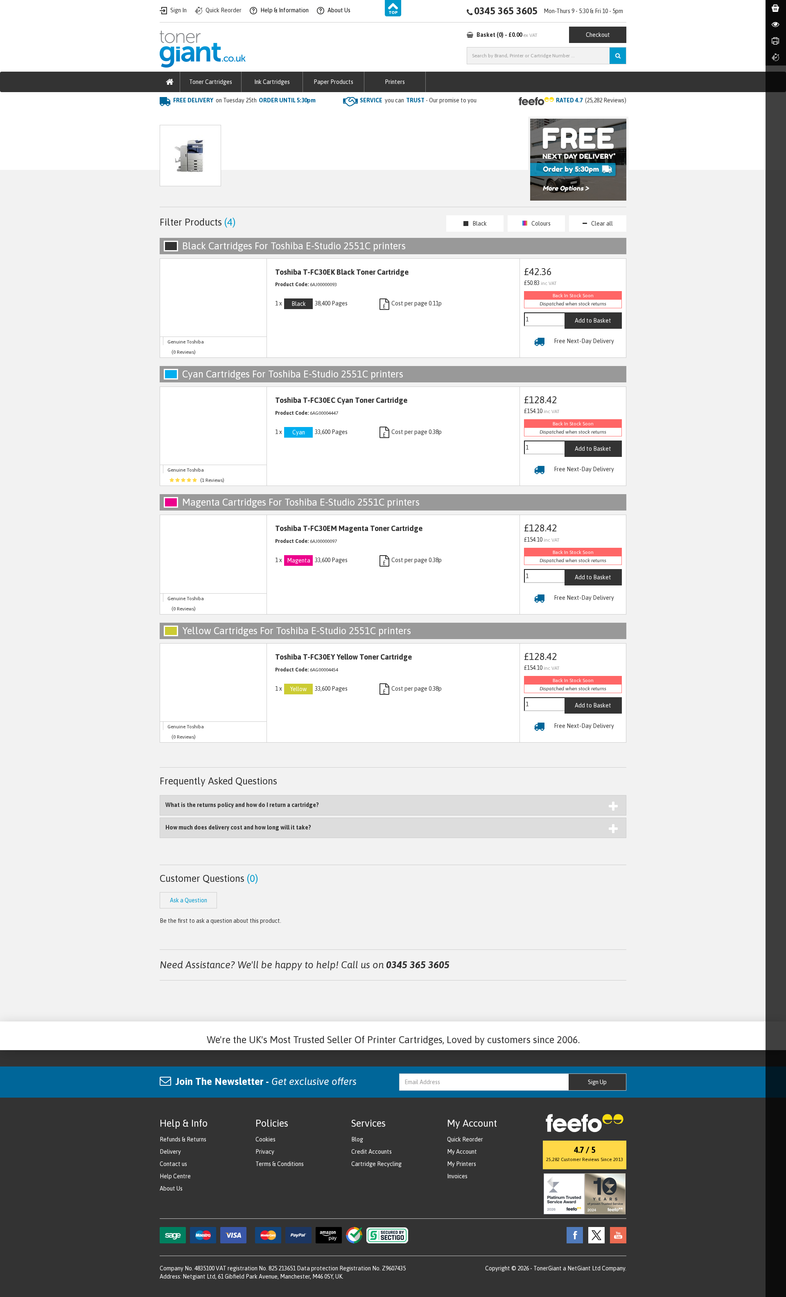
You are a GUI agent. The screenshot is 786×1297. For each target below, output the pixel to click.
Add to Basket (593, 320)
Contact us (173, 1164)
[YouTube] (616, 1234)
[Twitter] (594, 1234)
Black (479, 223)
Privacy (264, 1151)
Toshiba (256, 116)
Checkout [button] (598, 35)
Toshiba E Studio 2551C (310, 116)
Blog (357, 1139)
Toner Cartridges (210, 82)
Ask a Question (333, 159)
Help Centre (175, 1176)
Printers (395, 82)
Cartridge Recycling (376, 1164)
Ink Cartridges (272, 82)
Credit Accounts (371, 1151)
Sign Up (597, 1082)
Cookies (265, 1139)
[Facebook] (572, 1234)
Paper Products (333, 82)
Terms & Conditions (279, 1164)
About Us (171, 1188)
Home (168, 116)
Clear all (602, 223)
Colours (541, 223)
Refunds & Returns (183, 1139)
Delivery (170, 1151)
